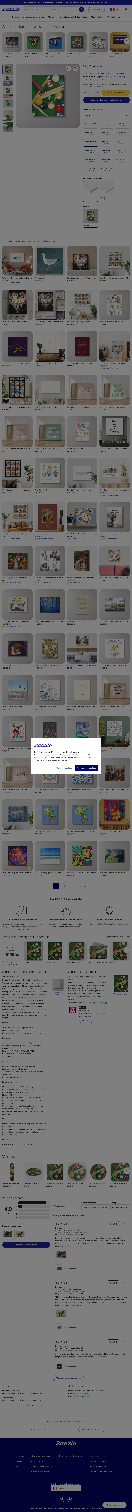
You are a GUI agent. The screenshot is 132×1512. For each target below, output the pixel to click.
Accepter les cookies (86, 768)
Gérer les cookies (64, 768)
